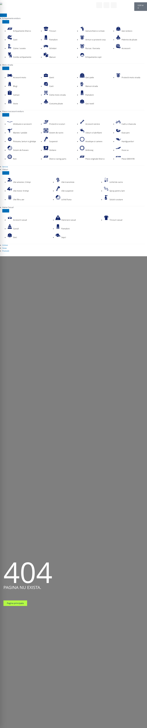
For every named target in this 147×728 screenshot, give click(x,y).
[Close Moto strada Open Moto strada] (5, 68)
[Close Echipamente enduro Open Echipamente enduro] (5, 21)
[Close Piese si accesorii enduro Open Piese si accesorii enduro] (5, 115)
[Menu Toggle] (3, 15)
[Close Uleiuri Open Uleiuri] (5, 173)
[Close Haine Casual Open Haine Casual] (5, 210)
